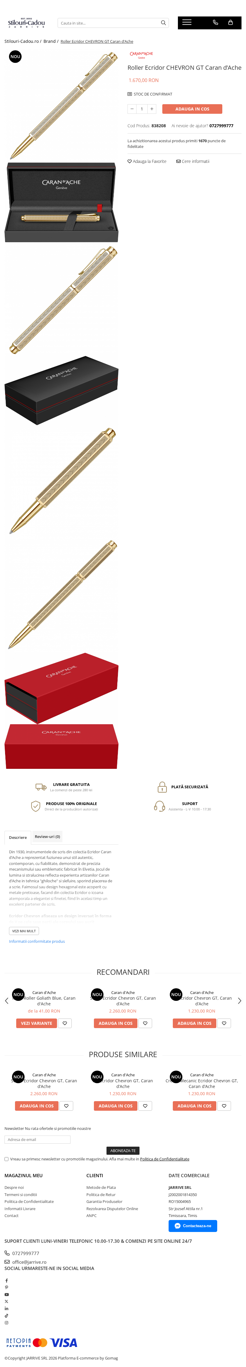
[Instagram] (6, 1322)
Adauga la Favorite (149, 161)
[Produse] (187, 23)
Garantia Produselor (104, 1201)
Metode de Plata (101, 1187)
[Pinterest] (6, 1287)
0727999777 (25, 1253)
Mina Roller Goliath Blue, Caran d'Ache (44, 1001)
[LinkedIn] (6, 1308)
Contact (11, 1215)
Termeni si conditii (20, 1194)
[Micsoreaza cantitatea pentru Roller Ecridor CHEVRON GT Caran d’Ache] (132, 109)
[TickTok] (6, 1315)
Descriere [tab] (18, 837)
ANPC (91, 1215)
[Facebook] (6, 1280)
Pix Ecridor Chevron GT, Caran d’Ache (202, 1001)
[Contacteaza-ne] (215, 22)
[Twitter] (6, 1301)
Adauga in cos (192, 109)
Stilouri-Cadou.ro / (23, 41)
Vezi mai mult (24, 931)
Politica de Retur (101, 1194)
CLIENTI (94, 1175)
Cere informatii (195, 161)
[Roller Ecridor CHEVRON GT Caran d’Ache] (61, 106)
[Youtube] (6, 1294)
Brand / (52, 41)
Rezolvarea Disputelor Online (112, 1208)
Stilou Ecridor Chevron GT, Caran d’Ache (123, 1001)
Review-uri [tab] (47, 836)
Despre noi (14, 1187)
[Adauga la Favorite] (65, 1023)
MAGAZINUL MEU (23, 1175)
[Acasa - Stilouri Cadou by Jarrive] (26, 23)
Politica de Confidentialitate (164, 1159)
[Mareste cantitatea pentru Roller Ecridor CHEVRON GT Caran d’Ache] (151, 109)
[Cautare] (163, 23)
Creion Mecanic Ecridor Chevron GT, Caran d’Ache (202, 1083)
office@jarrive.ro (28, 1262)
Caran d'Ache (44, 992)
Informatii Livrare (19, 1208)
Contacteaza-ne (197, 1226)
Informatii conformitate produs (37, 941)
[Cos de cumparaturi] (230, 22)
